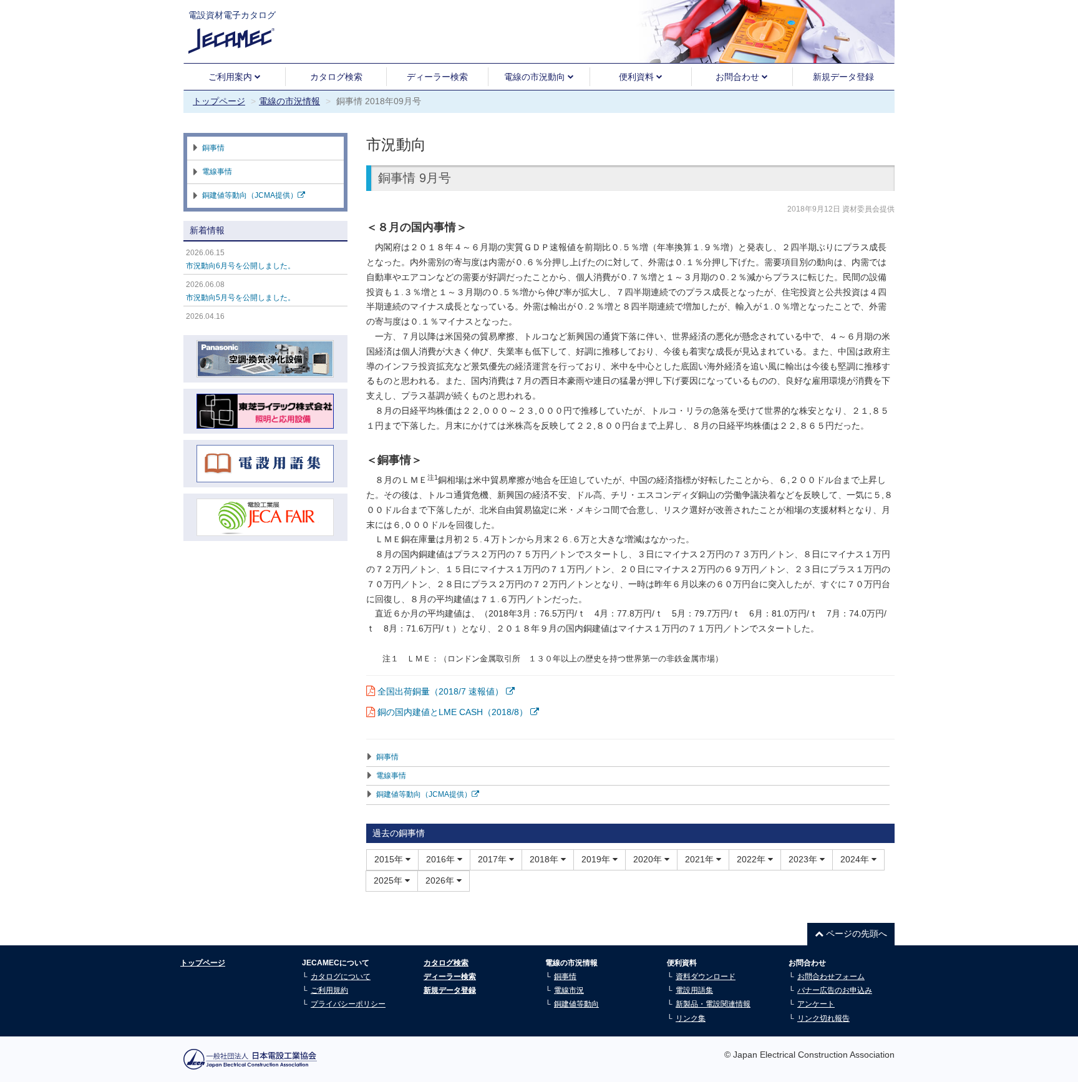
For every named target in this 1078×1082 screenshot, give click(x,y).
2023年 (804, 859)
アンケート (816, 1004)
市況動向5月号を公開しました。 (240, 297)
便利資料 (637, 77)
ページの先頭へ (855, 933)
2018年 (545, 859)
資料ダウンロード (706, 976)
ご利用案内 (231, 77)
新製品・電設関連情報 (713, 1004)
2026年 (441, 880)
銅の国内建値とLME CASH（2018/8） (453, 712)
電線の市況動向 (536, 77)
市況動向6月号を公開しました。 (240, 265)
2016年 (441, 859)
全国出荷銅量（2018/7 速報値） (441, 691)
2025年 (389, 880)
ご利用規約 (329, 990)
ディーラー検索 (437, 77)
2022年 (752, 859)
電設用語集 (694, 990)
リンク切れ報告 (823, 1018)
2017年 (493, 859)
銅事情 (387, 757)
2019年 (597, 859)
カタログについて (341, 976)
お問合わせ (739, 77)
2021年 (700, 859)
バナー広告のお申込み (834, 990)
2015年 (389, 859)
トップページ (219, 101)
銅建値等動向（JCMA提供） (424, 794)
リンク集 (691, 1018)
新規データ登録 (843, 77)
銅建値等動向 (576, 1004)
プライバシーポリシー (348, 1004)
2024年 (856, 859)
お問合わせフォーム (831, 976)
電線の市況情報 (289, 101)
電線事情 (391, 775)
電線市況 (569, 990)
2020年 (648, 859)
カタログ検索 (336, 77)
